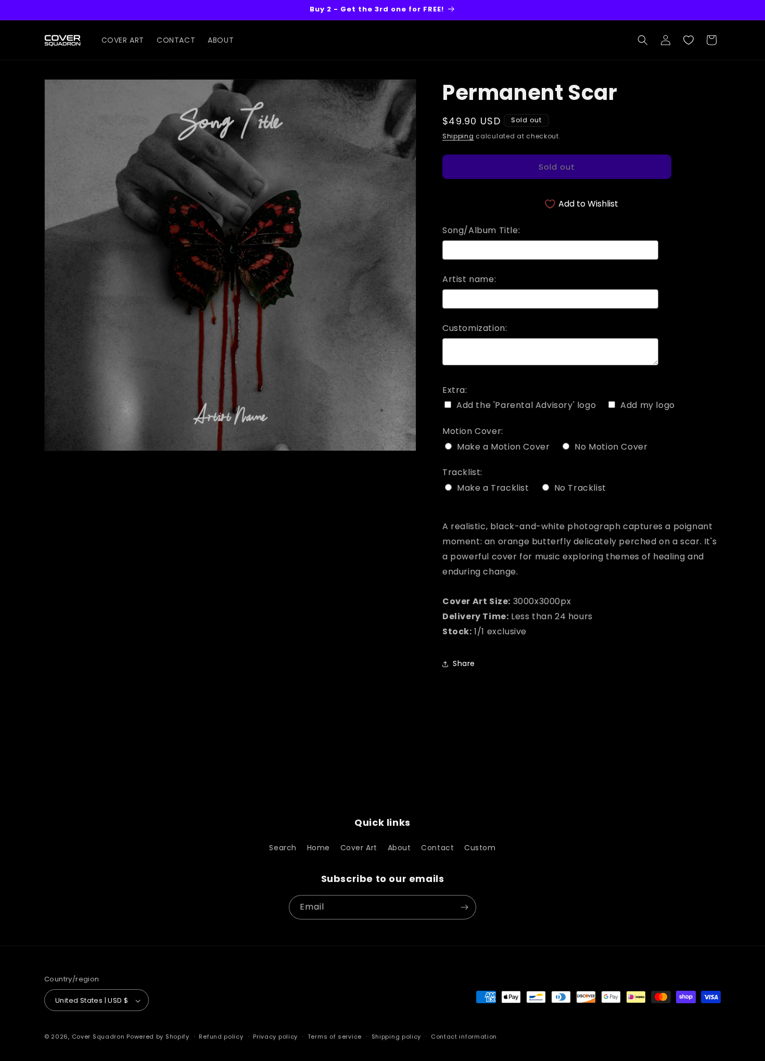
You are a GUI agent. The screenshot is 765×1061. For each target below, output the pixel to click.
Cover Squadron (98, 1037)
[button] (642, 40)
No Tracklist (580, 488)
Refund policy (221, 1037)
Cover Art (358, 847)
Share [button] (464, 663)
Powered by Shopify (157, 1037)
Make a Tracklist (493, 488)
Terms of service (335, 1037)
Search (283, 847)
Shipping (458, 136)
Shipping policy (397, 1037)
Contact (437, 847)
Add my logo (647, 405)
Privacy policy (275, 1037)
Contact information (464, 1037)
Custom (480, 847)
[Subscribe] (464, 907)
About (399, 847)
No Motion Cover (611, 447)
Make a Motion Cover (503, 447)
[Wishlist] (688, 40)
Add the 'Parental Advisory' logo (526, 405)
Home (318, 847)
